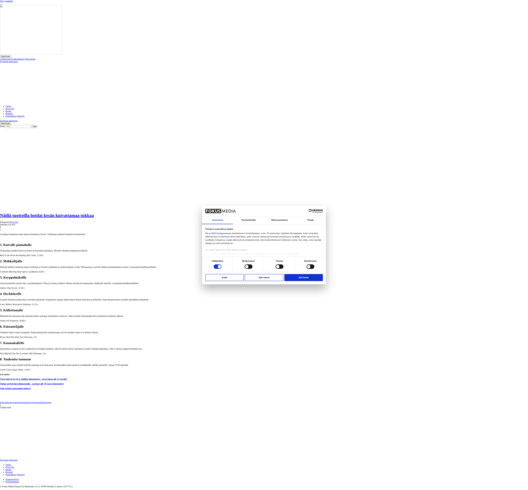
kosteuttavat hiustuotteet (33, 402)
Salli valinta (264, 277)
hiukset (3, 402)
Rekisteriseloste (12, 482)
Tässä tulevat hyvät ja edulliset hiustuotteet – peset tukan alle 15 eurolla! (33, 379)
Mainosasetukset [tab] (279, 220)
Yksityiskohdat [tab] (248, 220)
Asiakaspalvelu (7, 59)
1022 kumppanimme (221, 233)
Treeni (8, 106)
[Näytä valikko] (1, 4)
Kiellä (224, 277)
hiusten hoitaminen (14, 402)
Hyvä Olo (10, 109)
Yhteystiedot (29, 59)
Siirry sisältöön (6, 1)
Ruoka (8, 111)
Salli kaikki (304, 277)
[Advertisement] (264, 83)
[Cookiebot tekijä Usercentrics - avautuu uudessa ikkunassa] (311, 211)
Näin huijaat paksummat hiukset (15, 388)
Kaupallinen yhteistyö (15, 116)
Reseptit (9, 113)
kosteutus (47, 402)
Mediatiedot (19, 59)
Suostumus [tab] (217, 220)
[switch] (248, 266)
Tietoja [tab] (310, 220)
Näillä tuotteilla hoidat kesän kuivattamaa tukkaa (47, 215)
